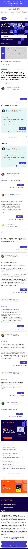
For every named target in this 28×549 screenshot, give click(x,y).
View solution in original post (8, 124)
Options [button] (5, 64)
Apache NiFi (8, 83)
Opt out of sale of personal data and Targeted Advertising (14, 538)
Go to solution (21, 69)
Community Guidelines (8, 504)
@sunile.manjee (4, 180)
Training (12, 12)
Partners (18, 12)
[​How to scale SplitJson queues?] (1, 137)
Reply (23, 99)
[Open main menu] (26, 18)
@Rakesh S (3, 232)
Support (24, 12)
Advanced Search (5, 43)
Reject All (14, 542)
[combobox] (14, 39)
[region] (14, 530)
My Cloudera (5, 511)
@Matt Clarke (4, 341)
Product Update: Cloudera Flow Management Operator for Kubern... (12, 463)
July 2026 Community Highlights (9, 449)
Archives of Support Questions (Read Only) (12, 61)
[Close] (26, 513)
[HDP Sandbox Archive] (26, 136)
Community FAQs (7, 507)
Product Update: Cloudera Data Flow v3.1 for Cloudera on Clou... (14, 469)
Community (4, 12)
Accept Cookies (14, 545)
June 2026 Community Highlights (10, 453)
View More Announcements (14, 473)
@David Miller (4, 306)
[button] (25, 92)
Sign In (4, 18)
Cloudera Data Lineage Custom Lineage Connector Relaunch (13, 458)
